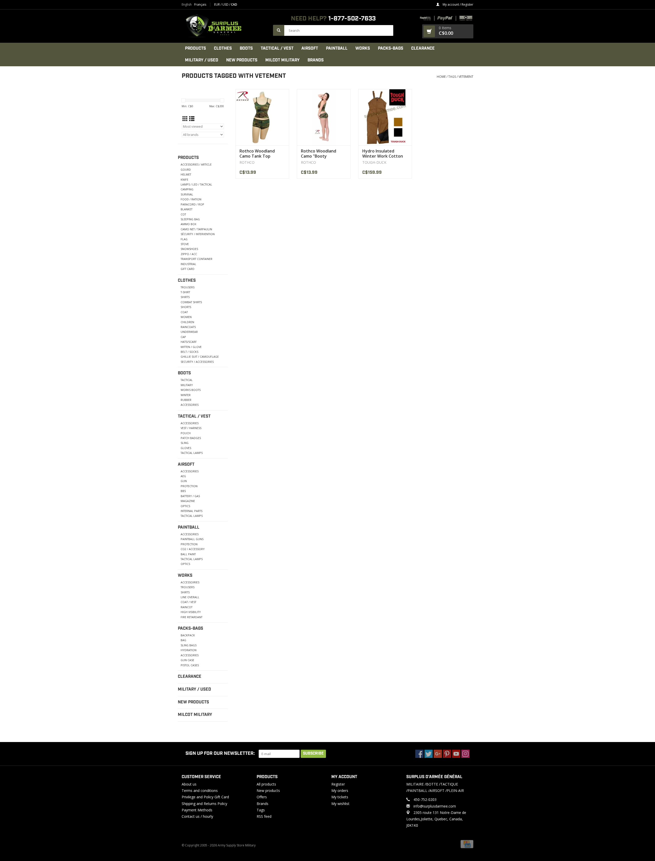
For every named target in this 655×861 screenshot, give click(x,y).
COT (183, 214)
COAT (184, 312)
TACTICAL (187, 380)
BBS (183, 491)
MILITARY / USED (201, 60)
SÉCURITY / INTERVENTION (198, 234)
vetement (465, 76)
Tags (452, 76)
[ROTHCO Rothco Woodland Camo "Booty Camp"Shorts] (324, 117)
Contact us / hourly (197, 816)
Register (338, 784)
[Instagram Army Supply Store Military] (465, 754)
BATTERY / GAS (190, 496)
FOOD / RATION (191, 199)
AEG (183, 476)
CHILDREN (187, 322)
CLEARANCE (423, 48)
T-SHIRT (185, 292)
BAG (183, 640)
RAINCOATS (188, 327)
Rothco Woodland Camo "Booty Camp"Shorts (318, 153)
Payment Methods (197, 810)
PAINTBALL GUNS (192, 539)
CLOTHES (223, 48)
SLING (185, 443)
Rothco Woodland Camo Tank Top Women (257, 153)
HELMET (186, 174)
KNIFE (184, 179)
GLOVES (186, 448)
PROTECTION (189, 486)
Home (441, 76)
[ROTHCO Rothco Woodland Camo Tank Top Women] (262, 117)
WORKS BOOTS (191, 390)
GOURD (186, 169)
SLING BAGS (188, 645)
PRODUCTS (195, 48)
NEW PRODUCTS (241, 60)
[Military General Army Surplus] (225, 26)
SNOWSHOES (189, 249)
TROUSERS (187, 287)
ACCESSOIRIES (190, 582)
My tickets (339, 796)
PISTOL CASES (190, 665)
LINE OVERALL (190, 597)
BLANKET (186, 209)
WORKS (362, 48)
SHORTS (186, 307)
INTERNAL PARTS (191, 511)
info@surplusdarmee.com (434, 806)
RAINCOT (186, 607)
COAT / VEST (188, 602)
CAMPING (187, 189)
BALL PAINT (188, 554)
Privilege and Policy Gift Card (205, 796)
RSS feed (264, 816)
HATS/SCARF (189, 342)
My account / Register (457, 4)
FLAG (184, 239)
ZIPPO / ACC (189, 254)
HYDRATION (188, 650)
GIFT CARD (187, 269)
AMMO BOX (188, 224)
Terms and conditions (200, 790)
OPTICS (185, 506)
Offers (262, 796)
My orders (339, 790)
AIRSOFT (309, 48)
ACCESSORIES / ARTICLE (196, 164)
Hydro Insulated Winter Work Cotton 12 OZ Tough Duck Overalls (382, 153)
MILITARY (187, 385)
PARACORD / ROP (192, 204)
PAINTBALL (336, 48)
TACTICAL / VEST (277, 48)
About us (189, 784)
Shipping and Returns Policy (204, 803)
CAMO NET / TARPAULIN (196, 229)
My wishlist (340, 803)
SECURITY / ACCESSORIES (197, 362)
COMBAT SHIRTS (191, 302)
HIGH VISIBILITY (191, 612)
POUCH (186, 433)
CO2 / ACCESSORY (193, 549)
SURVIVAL (187, 194)
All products (266, 784)
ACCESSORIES (190, 405)
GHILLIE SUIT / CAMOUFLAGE (200, 356)
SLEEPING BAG (190, 219)
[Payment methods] (467, 844)
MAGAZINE (188, 501)
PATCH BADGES (191, 438)
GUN (184, 481)
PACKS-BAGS (390, 48)
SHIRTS (185, 297)
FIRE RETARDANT (191, 617)
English (187, 5)
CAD (234, 4)
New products (268, 790)
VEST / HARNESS (191, 428)
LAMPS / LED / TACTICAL (196, 184)
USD (225, 4)
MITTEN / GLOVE (191, 347)
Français (200, 5)
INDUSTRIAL (188, 264)
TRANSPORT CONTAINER (196, 259)
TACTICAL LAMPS (192, 453)
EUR (217, 4)
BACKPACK (188, 635)
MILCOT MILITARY (282, 60)
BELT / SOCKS (189, 352)
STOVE (185, 244)
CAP (183, 337)
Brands (316, 60)
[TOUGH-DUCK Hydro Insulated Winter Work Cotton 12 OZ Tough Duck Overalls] (385, 117)
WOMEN (186, 317)
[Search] (278, 30)
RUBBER (186, 400)
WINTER (186, 395)
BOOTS (246, 48)
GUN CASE (187, 660)
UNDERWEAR (189, 332)
